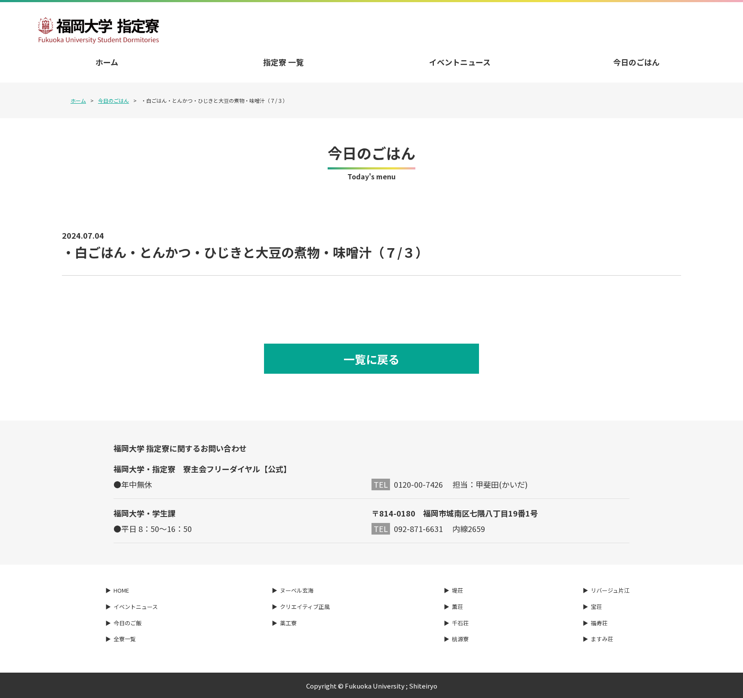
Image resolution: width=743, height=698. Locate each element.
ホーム (106, 62)
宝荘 (596, 607)
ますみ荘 (602, 639)
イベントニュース (460, 62)
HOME (121, 590)
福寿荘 (599, 623)
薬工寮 (288, 623)
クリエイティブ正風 (305, 607)
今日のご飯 (127, 623)
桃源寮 (460, 639)
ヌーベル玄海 (296, 590)
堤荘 (457, 590)
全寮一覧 (125, 639)
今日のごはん (636, 62)
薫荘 (457, 607)
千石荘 (460, 623)
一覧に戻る (371, 359)
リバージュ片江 (610, 590)
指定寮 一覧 (283, 62)
